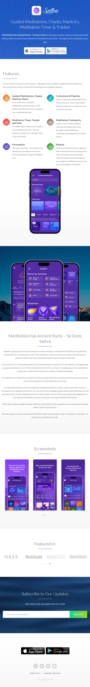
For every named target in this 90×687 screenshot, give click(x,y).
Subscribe (78, 614)
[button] (40, 563)
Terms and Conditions (52, 673)
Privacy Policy (35, 673)
